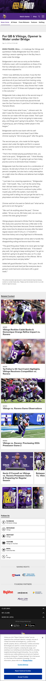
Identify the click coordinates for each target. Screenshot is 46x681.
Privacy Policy (27, 660)
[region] (23, 657)
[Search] (39, 16)
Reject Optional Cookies (23, 671)
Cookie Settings (23, 664)
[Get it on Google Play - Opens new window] (30, 626)
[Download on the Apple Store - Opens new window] (15, 625)
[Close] (42, 637)
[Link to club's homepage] (4, 15)
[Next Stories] (41, 498)
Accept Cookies (23, 677)
